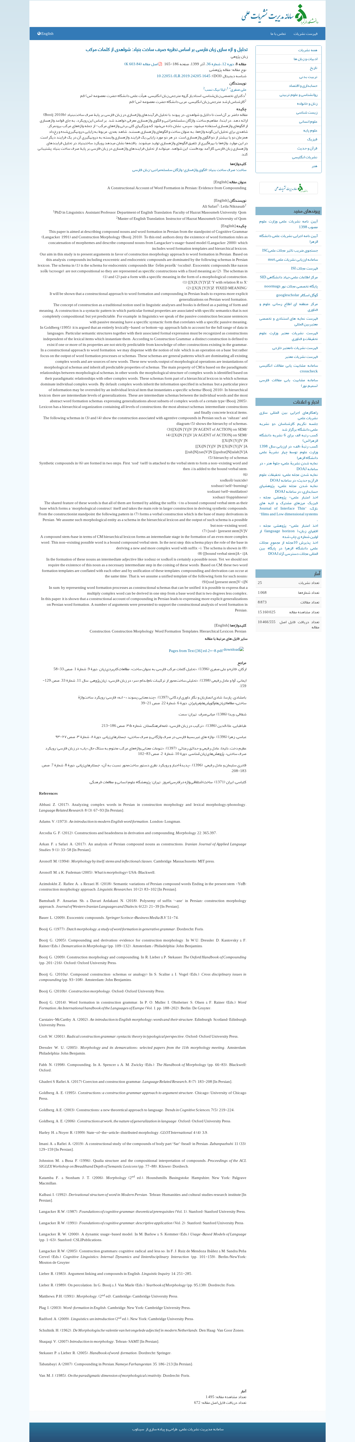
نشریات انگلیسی (304, 157)
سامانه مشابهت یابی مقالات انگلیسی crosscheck (288, 368)
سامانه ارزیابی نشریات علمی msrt (293, 259)
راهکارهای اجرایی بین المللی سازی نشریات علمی (288, 415)
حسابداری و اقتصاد (303, 85)
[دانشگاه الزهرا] (289, 188)
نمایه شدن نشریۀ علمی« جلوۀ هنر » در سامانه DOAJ (288, 465)
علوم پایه (310, 130)
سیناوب (138, 1429)
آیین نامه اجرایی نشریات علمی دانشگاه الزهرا (288, 238)
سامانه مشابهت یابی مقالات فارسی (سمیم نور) (288, 382)
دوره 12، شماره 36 (220, 64)
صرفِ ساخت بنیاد (221, 169)
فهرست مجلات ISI (304, 268)
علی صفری (237, 89)
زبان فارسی (140, 169)
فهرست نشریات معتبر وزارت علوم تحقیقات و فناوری (288, 335)
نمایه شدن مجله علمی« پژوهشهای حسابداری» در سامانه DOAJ (288, 488)
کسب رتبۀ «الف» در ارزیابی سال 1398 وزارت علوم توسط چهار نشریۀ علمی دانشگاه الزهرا (288, 452)
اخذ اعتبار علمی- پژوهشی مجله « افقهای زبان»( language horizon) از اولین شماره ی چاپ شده (288, 531)
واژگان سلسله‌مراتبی (166, 169)
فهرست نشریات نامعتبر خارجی (295, 347)
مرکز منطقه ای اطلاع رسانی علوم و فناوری (288, 306)
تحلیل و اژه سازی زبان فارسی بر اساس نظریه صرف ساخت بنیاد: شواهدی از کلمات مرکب (167, 48)
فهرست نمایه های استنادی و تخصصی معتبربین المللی (288, 321)
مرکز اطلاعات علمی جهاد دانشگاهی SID (289, 277)
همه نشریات (307, 50)
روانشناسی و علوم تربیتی (298, 94)
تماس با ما (278, 33)
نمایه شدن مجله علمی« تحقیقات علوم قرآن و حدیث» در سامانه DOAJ (288, 477)
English (47, 33)
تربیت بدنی (308, 76)
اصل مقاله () (141, 64)
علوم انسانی (308, 121)
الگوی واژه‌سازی (195, 169)
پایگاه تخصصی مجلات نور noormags (291, 286)
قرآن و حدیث (307, 148)
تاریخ (313, 67)
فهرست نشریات (306, 33)
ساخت (241, 169)
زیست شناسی (306, 112)
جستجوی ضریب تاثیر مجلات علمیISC (290, 250)
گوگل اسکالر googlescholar (297, 295)
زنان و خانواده (307, 103)
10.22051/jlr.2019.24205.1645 (184, 76)
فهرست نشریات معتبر (301, 356)
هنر (314, 165)
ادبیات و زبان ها (305, 58)
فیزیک (312, 139)
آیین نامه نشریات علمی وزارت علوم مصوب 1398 (288, 224)
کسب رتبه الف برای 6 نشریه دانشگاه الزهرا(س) (288, 437)
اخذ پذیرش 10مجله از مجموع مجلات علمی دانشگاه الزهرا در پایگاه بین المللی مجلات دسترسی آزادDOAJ (288, 548)
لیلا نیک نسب (215, 89)
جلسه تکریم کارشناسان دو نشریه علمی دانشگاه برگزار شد (288, 426)
